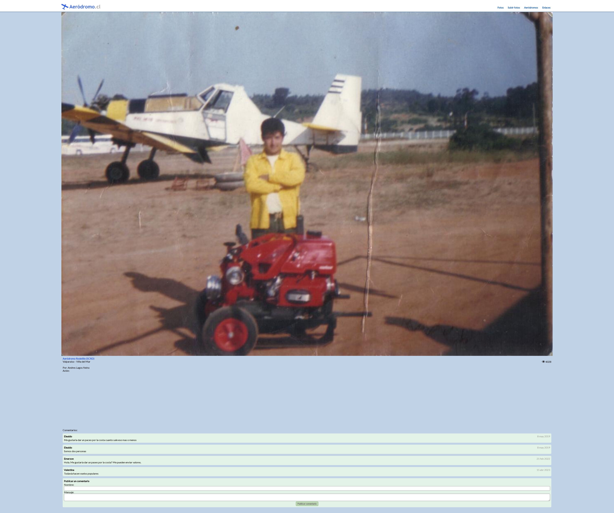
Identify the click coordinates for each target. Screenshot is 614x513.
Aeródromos (531, 7)
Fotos (500, 7)
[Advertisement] (307, 401)
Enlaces (546, 7)
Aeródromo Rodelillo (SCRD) (78, 358)
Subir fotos (514, 7)
